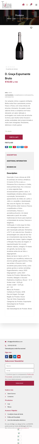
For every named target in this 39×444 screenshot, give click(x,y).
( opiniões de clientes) (12, 69)
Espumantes (9, 97)
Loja (14, 19)
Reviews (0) (11, 167)
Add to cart (13, 137)
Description (12, 155)
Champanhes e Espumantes (23, 95)
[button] (6, 147)
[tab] (12, 155)
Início (9, 19)
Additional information (17, 161)
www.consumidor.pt (23, 428)
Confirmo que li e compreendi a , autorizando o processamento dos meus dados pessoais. (19, 377)
